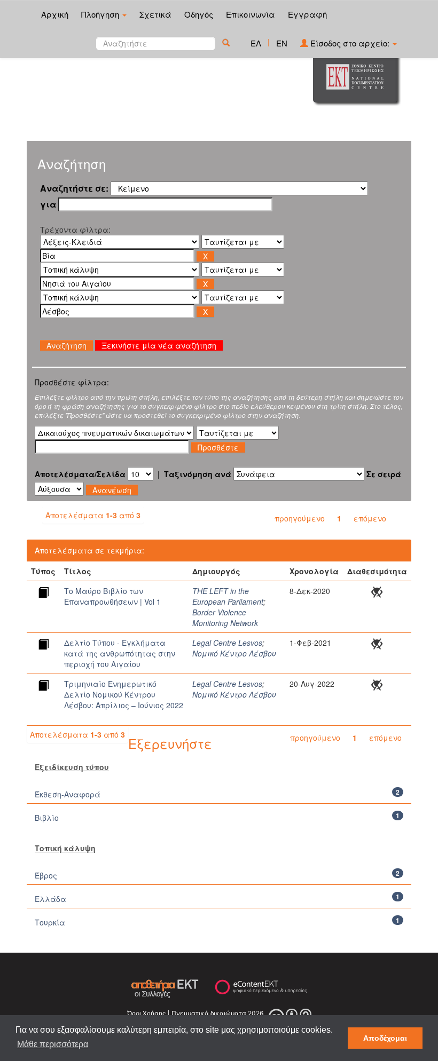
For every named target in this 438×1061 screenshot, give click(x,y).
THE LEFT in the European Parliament (227, 596)
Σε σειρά (383, 474)
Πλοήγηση (101, 14)
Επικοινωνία (250, 14)
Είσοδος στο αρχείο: (350, 43)
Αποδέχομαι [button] (385, 1038)
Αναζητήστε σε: (74, 188)
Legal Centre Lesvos (227, 642)
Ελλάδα (50, 898)
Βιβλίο (47, 817)
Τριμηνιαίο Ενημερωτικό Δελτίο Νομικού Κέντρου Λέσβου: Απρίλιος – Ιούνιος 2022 (123, 694)
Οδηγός (198, 14)
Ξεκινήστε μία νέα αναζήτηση (158, 345)
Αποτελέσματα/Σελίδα (80, 474)
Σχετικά (155, 14)
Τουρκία (50, 922)
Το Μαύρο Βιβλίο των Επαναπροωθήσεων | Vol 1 (112, 596)
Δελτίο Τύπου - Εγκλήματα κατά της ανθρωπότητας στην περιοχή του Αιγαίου (119, 653)
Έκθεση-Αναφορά (67, 794)
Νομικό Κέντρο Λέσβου (234, 653)
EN (281, 43)
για (48, 204)
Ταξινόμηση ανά (197, 474)
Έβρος (46, 875)
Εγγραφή (307, 14)
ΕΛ (256, 43)
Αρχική (54, 14)
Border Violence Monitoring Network (225, 617)
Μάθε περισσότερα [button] (52, 1044)
